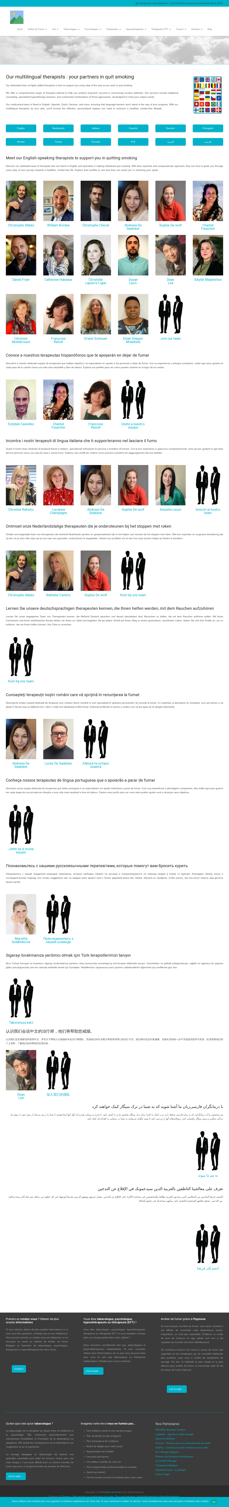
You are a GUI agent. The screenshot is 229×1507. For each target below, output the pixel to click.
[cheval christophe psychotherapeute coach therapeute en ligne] (96, 201)
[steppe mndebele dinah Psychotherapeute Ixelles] (133, 314)
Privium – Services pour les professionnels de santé (182, 1443)
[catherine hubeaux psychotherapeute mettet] (58, 255)
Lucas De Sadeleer (58, 764)
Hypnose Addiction (165, 1438)
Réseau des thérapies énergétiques (174, 1456)
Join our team (170, 339)
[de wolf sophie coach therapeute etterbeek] (170, 201)
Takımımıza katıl (21, 1023)
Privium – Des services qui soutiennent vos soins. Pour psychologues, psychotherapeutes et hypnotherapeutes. (121, 1496)
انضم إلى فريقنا (208, 1268)
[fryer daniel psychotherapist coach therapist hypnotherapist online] (21, 255)
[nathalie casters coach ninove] (58, 571)
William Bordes (58, 225)
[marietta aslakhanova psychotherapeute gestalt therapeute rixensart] (21, 914)
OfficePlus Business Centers (170, 1429)
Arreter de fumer (112, 1492)
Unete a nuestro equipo (133, 425)
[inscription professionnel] (170, 314)
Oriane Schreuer (95, 339)
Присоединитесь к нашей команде (58, 940)
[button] (45, 29)
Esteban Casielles (21, 424)
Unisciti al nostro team (207, 511)
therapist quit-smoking (26, 1286)
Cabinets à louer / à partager (170, 1470)
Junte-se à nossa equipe (21, 850)
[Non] (224, 1502)
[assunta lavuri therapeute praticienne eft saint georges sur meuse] (170, 485)
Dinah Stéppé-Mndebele (133, 340)
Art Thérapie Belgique (167, 1452)
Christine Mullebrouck (21, 340)
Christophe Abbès (21, 225)
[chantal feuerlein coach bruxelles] (208, 201)
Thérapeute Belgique (166, 1465)
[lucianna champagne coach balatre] (58, 485)
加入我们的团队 (58, 1095)
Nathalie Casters (58, 595)
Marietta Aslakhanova (21, 940)
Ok (214, 1502)
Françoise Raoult (58, 340)
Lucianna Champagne (58, 511)
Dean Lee (170, 281)
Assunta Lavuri (170, 510)
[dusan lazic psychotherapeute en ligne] (133, 255)
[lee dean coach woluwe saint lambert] (170, 255)
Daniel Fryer (21, 280)
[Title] (16, 17)
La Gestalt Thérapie (166, 1460)
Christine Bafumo (21, 510)
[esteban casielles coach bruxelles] (21, 400)
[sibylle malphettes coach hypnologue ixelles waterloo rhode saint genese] (208, 255)
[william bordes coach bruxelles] (58, 201)
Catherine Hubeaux (58, 280)
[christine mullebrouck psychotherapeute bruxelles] (21, 314)
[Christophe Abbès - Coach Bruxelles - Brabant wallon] (21, 201)
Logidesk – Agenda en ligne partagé (174, 1434)
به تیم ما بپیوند (208, 1175)
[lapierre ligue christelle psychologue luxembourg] (96, 255)
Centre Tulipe (162, 1474)
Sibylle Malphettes (208, 280)
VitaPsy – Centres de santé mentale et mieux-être (181, 1447)
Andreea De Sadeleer (133, 227)
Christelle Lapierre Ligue (95, 281)
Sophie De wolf (170, 225)
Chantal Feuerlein (208, 227)
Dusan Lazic (133, 281)
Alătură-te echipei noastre (95, 765)
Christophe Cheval (95, 225)
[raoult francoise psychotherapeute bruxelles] (58, 314)
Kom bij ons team (133, 595)
